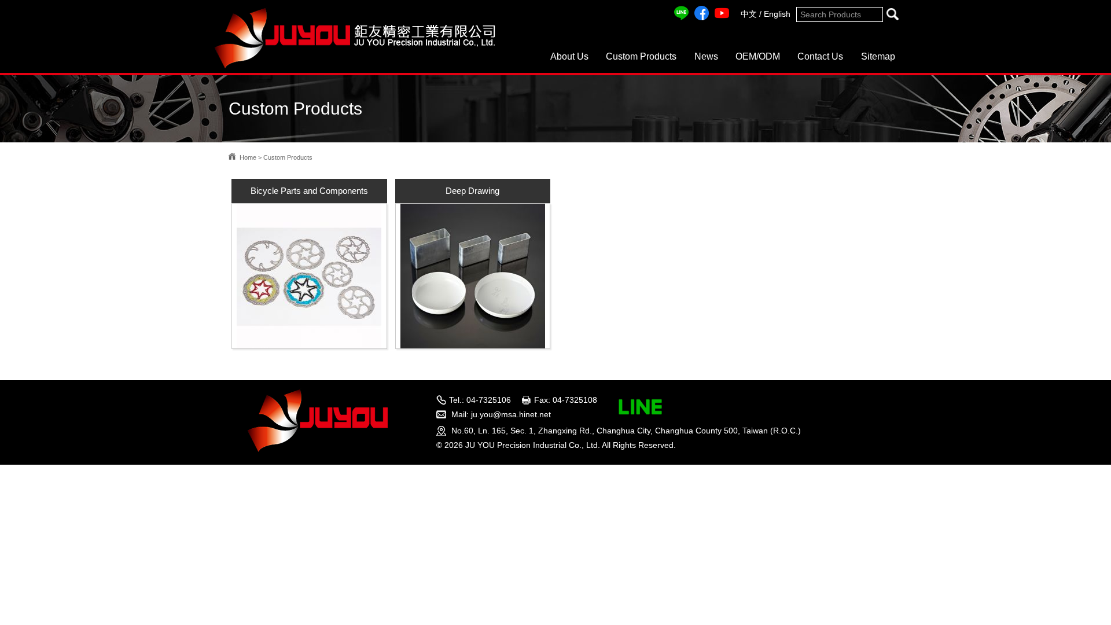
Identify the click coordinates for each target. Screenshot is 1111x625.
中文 (749, 14)
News (706, 56)
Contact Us (820, 56)
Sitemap (878, 56)
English (777, 14)
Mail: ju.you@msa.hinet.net (501, 414)
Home (248, 157)
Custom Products (641, 56)
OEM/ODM (757, 56)
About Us (569, 56)
